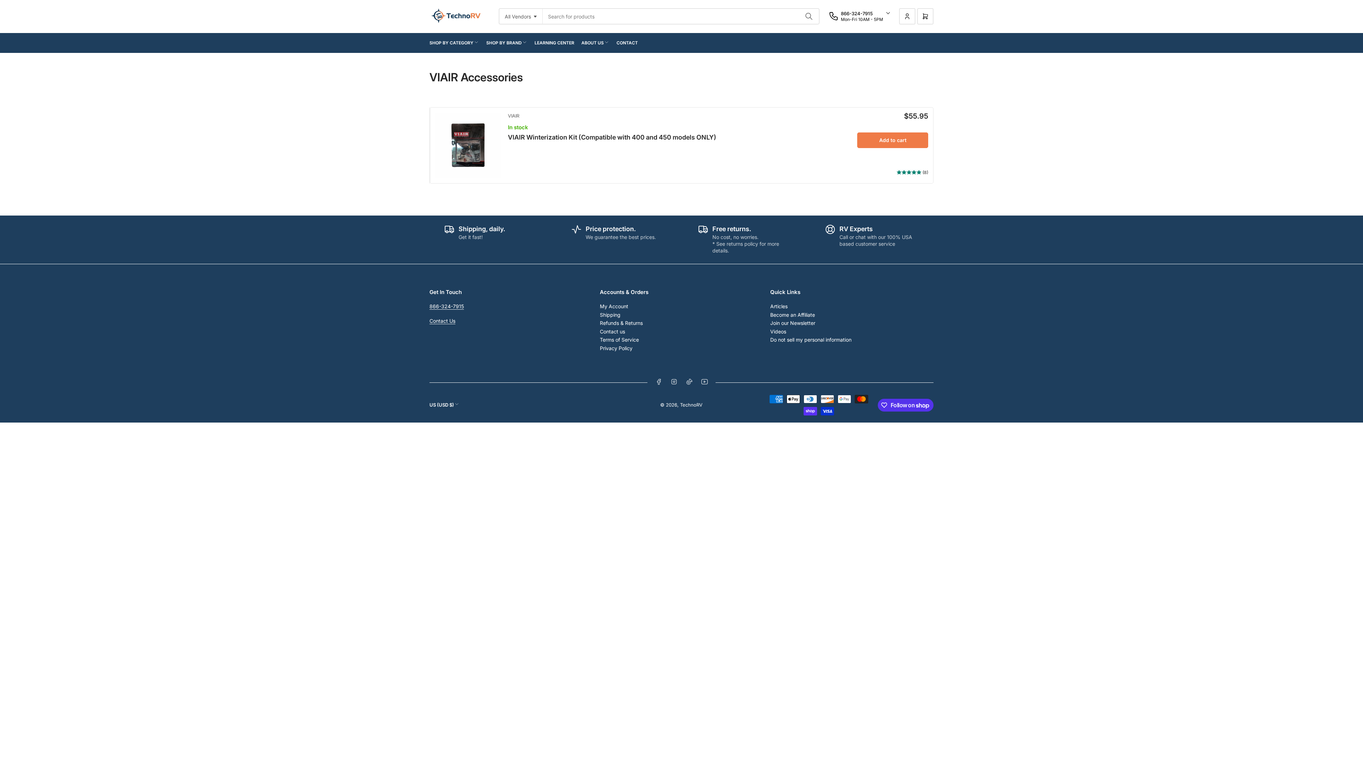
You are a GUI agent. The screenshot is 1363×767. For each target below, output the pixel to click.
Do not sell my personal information (811, 340)
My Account (614, 306)
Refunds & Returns (621, 323)
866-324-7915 (446, 306)
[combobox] (681, 16)
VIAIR (513, 116)
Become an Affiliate (792, 315)
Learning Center (554, 42)
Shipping (610, 315)
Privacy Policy (616, 348)
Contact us (612, 331)
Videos (778, 331)
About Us (592, 42)
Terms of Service (619, 340)
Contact (627, 42)
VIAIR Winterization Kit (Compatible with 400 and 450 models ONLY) (612, 137)
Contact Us (442, 321)
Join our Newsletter (792, 323)
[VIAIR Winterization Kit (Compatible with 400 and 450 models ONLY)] (468, 145)
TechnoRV (691, 405)
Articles (779, 306)
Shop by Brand (504, 42)
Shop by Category (451, 42)
